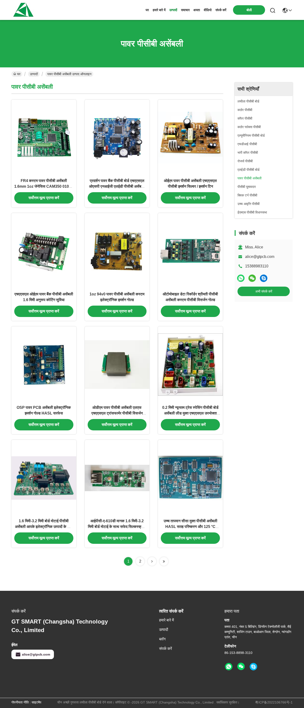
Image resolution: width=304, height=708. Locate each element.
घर (147, 10)
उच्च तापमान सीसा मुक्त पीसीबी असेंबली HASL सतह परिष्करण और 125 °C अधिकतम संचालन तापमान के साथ (190, 526)
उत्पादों (173, 10)
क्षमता (197, 10)
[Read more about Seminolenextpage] (152, 561)
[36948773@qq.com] (263, 278)
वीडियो (208, 10)
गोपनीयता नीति (20, 702)
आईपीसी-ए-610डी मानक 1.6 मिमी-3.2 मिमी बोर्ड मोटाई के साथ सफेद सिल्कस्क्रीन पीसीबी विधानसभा (117, 526)
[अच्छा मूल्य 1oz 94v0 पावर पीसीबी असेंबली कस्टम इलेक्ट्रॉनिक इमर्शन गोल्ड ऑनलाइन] (117, 251)
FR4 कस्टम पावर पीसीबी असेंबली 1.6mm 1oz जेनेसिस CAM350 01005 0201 (43, 186)
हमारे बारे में (159, 10)
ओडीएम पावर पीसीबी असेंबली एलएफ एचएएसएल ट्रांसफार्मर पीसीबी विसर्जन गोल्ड (117, 413)
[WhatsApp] (241, 278)
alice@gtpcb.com (259, 257)
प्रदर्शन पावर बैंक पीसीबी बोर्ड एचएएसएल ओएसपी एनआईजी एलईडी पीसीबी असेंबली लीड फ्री (117, 186)
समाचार (185, 10)
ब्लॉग (162, 639)
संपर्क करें (220, 10)
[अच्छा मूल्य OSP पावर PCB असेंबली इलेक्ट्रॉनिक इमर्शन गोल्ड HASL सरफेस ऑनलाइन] (43, 364)
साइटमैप (36, 702)
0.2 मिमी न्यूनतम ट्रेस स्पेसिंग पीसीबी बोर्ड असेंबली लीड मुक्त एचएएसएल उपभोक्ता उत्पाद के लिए (190, 413)
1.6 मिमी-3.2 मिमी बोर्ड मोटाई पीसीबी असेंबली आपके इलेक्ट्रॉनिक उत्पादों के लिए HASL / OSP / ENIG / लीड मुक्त (43, 526)
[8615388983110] (228, 667)
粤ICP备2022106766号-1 (274, 702)
